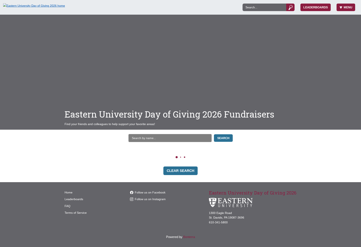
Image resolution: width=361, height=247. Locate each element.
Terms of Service (76, 212)
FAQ (67, 206)
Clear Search (180, 171)
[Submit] (290, 7)
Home (68, 192)
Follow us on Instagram (150, 199)
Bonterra (189, 237)
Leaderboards (315, 7)
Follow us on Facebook (150, 192)
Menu (348, 7)
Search (223, 138)
